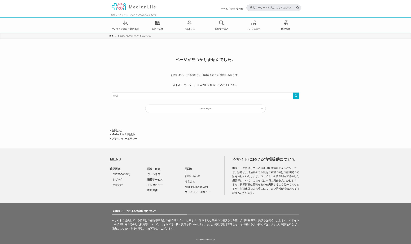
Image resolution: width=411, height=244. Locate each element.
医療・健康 (157, 28)
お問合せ (117, 130)
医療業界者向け (122, 174)
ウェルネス (189, 28)
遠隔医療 (115, 168)
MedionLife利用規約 (196, 186)
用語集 (188, 168)
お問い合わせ (236, 8)
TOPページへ (205, 108)
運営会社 (190, 181)
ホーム (224, 8)
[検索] (297, 6)
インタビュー (253, 28)
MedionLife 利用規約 (123, 134)
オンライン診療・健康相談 (125, 28)
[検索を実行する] (296, 96)
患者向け (118, 185)
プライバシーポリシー (124, 138)
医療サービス (221, 28)
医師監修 (285, 28)
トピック (118, 179)
